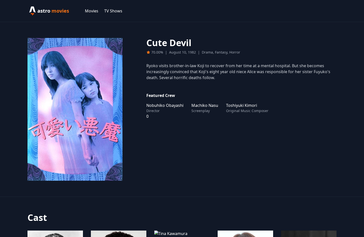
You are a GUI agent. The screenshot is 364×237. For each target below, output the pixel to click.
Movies (91, 11)
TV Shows (113, 11)
